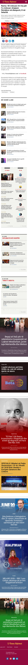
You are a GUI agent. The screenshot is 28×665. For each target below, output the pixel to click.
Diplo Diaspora (5, 92)
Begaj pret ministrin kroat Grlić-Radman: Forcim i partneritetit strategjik (17, 262)
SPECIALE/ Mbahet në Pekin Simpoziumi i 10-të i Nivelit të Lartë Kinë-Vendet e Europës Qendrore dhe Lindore (13, 467)
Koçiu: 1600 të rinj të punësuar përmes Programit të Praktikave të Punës (7, 199)
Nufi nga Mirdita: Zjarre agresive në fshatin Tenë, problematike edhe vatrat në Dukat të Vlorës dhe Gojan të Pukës (7, 215)
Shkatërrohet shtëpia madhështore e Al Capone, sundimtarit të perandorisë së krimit (17, 286)
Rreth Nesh (9, 647)
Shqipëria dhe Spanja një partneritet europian (20, 191)
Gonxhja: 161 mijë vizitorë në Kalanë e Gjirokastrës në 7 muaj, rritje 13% (15, 135)
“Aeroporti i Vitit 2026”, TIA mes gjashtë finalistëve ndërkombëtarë (15, 159)
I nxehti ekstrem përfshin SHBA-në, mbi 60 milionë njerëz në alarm (12, 369)
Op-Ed (20, 170)
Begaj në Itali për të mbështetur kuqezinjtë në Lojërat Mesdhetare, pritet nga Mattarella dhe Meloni (6, 185)
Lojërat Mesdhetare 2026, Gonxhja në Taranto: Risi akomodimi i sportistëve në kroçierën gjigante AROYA (6, 207)
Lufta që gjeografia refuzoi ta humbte (20, 200)
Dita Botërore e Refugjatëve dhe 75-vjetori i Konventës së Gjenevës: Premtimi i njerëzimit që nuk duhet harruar (20, 181)
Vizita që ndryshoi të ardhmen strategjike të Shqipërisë (20, 209)
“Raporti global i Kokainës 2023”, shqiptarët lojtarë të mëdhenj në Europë (10, 303)
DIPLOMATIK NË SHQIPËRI (11, 237)
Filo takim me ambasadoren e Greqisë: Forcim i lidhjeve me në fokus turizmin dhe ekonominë (16, 151)
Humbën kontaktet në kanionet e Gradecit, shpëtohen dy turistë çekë (16, 112)
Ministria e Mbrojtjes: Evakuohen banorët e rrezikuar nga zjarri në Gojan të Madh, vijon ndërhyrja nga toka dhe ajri (16, 143)
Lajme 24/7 (2, 647)
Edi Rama (12, 92)
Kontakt (16, 647)
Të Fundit (7, 170)
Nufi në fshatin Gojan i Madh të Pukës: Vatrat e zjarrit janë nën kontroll (7, 192)
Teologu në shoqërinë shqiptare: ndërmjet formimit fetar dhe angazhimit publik (20, 220)
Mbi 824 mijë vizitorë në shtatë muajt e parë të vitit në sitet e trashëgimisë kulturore (16, 105)
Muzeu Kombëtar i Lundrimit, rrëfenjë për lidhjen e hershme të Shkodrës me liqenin (16, 127)
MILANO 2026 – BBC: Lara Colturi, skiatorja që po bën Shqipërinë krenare (14, 580)
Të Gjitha (10, 226)
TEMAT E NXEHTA (8, 280)
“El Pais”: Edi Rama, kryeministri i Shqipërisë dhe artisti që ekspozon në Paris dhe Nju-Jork (14, 439)
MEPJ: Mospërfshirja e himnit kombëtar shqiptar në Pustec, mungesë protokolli (16, 120)
